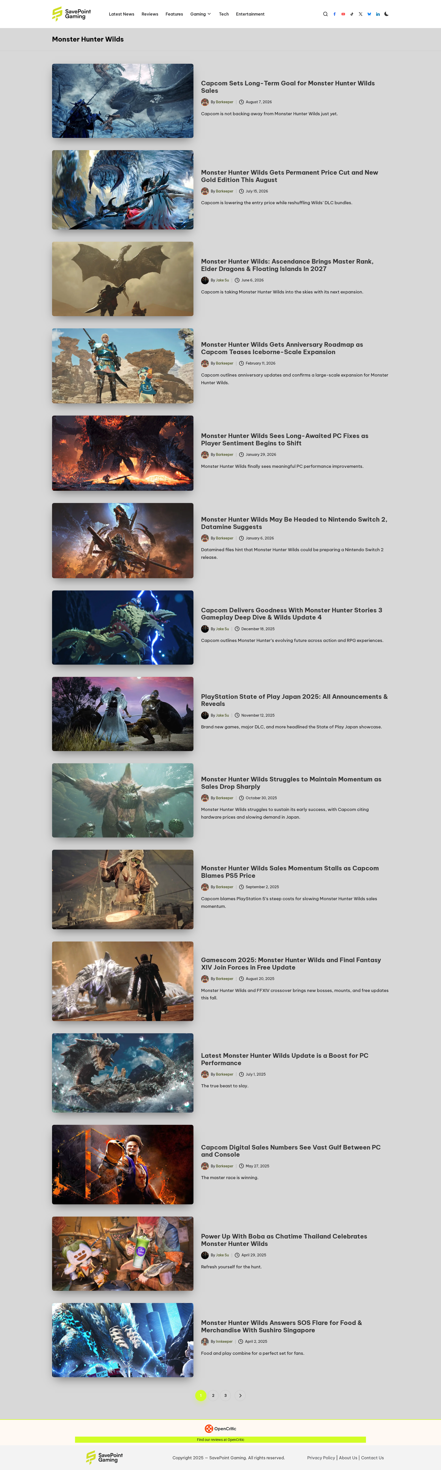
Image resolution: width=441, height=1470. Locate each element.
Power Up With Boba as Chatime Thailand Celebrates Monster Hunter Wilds (284, 1239)
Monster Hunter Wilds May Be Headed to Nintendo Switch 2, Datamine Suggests (294, 523)
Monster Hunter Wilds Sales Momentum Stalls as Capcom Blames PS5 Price (290, 871)
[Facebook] (334, 14)
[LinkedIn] (378, 14)
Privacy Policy (321, 1457)
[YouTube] (343, 14)
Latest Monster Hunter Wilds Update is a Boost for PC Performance (285, 1059)
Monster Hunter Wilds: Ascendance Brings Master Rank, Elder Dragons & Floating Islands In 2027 (287, 265)
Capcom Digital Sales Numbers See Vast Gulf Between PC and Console (291, 1150)
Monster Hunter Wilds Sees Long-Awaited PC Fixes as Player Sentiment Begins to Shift (285, 439)
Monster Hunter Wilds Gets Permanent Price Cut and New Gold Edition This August (289, 176)
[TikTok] (352, 14)
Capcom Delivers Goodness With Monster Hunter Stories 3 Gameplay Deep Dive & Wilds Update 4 (291, 613)
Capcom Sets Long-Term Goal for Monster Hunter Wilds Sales (288, 86)
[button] (240, 1395)
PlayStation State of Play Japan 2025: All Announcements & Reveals (294, 700)
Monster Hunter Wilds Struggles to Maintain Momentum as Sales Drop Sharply (291, 782)
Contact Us (372, 1457)
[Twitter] (360, 14)
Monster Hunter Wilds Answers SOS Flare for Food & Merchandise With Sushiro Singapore (281, 1326)
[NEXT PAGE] (240, 1395)
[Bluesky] (369, 14)
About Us (348, 1457)
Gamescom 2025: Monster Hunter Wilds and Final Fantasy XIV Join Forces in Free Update (291, 963)
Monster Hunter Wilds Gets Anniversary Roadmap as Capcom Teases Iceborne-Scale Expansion (282, 348)
